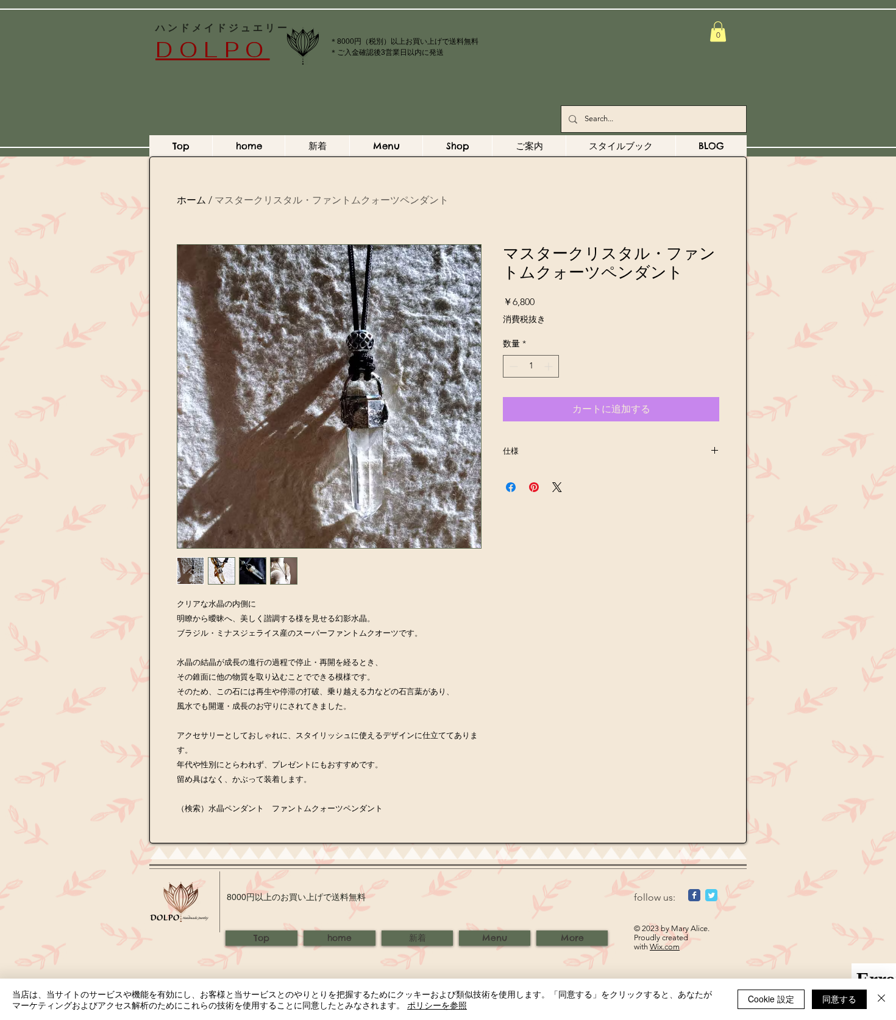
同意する (839, 999)
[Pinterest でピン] (534, 487)
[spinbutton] (531, 366)
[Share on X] (557, 487)
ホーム (191, 200)
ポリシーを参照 (437, 1005)
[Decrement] (512, 366)
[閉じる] (881, 999)
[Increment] (549, 366)
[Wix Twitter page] (711, 895)
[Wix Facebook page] (694, 895)
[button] (718, 31)
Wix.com (665, 946)
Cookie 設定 (771, 999)
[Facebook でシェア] (510, 487)
